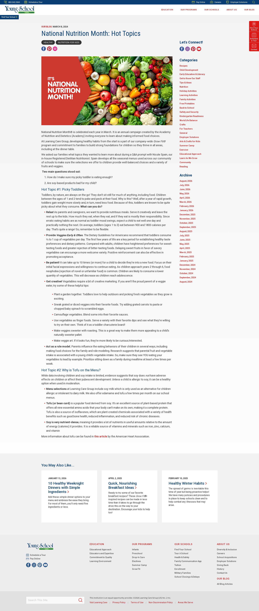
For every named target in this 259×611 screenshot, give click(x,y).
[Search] (80, 600)
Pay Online (200, 2)
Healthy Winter (186, 483)
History (220, 569)
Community (185, 162)
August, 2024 (186, 282)
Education (167, 10)
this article (100, 436)
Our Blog (249, 10)
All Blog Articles (225, 584)
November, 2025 (187, 219)
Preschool (137, 553)
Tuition (177, 565)
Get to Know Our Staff (190, 78)
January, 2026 (186, 210)
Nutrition (184, 87)
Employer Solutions (239, 2)
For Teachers (186, 129)
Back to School (187, 108)
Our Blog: (46, 26)
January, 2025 (186, 261)
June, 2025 (185, 240)
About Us (231, 10)
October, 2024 (186, 273)
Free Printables (187, 103)
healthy (48, 42)
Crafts (183, 124)
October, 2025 (186, 223)
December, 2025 (187, 214)
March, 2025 (186, 252)
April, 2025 (185, 248)
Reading (184, 166)
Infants (135, 549)
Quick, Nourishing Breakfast (122, 485)
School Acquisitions (227, 557)
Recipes (184, 66)
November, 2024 (187, 269)
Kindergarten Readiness (192, 116)
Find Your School (8, 17)
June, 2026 (185, 189)
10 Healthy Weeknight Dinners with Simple (66, 487)
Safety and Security (189, 112)
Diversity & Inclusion (227, 549)
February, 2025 (187, 256)
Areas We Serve (185, 602)
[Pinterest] (49, 48)
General (183, 133)
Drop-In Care (138, 557)
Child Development (189, 70)
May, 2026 (184, 193)
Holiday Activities (188, 91)
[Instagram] (187, 49)
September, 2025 (188, 227)
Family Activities (188, 99)
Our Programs (189, 10)
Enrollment (179, 569)
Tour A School (181, 553)
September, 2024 (188, 277)
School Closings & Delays (187, 577)
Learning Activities (189, 95)
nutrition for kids (68, 42)
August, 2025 (186, 231)
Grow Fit (136, 569)
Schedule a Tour (35, 2)
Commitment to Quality (101, 557)
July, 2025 (184, 235)
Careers (217, 2)
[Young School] (19, 9)
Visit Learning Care (98, 602)
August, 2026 (186, 181)
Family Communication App (187, 561)
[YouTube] (199, 49)
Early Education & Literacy (192, 74)
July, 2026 (184, 185)
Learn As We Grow (188, 158)
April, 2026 (185, 198)
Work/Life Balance (188, 120)
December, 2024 (187, 265)
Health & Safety (181, 557)
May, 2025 (184, 244)
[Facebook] (43, 48)
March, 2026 (186, 202)
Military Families (182, 573)
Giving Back (222, 565)
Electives (136, 561)
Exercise (184, 150)
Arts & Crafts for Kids (190, 141)
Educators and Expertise (102, 553)
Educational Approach (190, 154)
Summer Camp (187, 145)
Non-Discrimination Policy (161, 602)
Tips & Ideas (186, 82)
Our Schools (211, 10)
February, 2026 (187, 206)
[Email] (55, 48)
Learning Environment (100, 561)
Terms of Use (137, 602)
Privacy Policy (119, 602)
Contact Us (222, 573)
